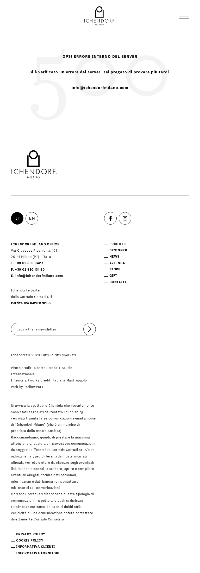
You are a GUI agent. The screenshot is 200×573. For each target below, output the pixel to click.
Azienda (117, 263)
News (114, 256)
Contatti (117, 282)
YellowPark (34, 387)
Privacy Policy (30, 534)
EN (32, 218)
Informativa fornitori (38, 553)
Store (115, 269)
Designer (118, 250)
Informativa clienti (35, 547)
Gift (113, 275)
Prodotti (118, 244)
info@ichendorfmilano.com (100, 88)
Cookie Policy (29, 540)
